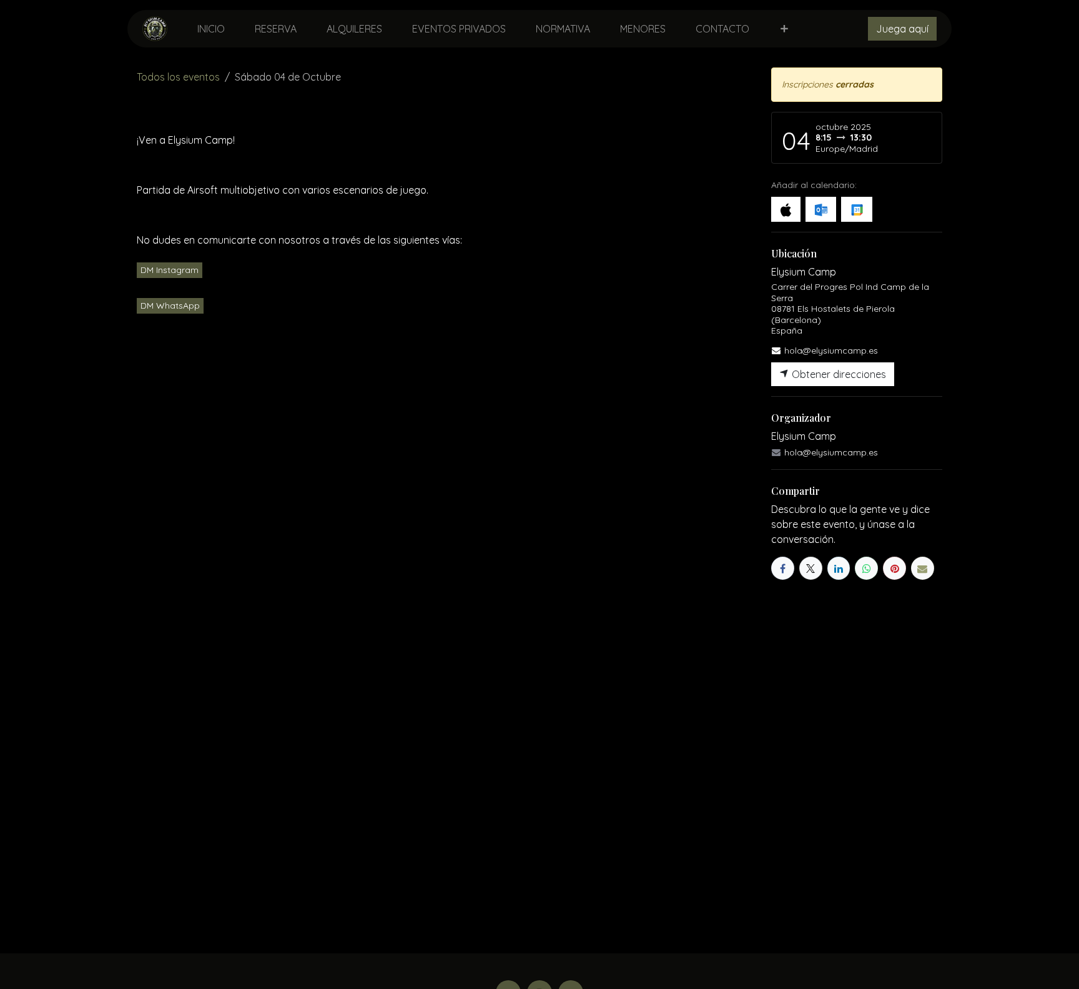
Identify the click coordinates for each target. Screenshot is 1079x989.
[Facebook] (782, 568)
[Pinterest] (894, 568)
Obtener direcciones (837, 374)
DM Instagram (169, 270)
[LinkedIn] (838, 568)
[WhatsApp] (866, 568)
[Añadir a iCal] (786, 209)
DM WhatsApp (170, 305)
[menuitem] (211, 28)
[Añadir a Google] (856, 209)
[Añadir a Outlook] (821, 209)
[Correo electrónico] (922, 568)
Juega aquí (902, 28)
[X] (810, 568)
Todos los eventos (178, 77)
